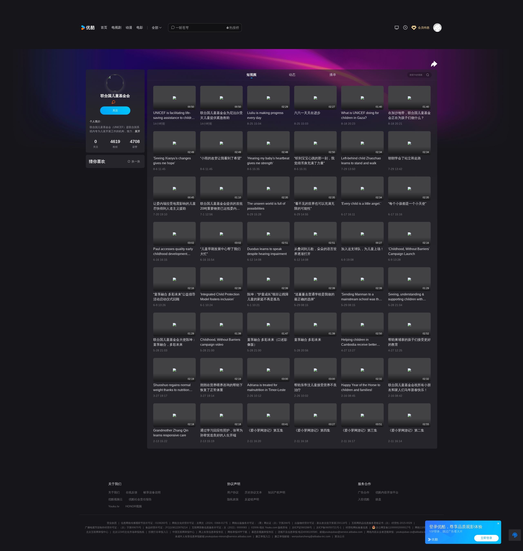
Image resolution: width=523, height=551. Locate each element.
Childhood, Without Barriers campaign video (220, 342)
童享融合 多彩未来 (307, 339)
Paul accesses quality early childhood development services (173, 251)
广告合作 (363, 492)
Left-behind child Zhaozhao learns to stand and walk (361, 160)
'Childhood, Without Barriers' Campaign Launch (408, 251)
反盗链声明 (252, 499)
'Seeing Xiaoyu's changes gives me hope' (172, 160)
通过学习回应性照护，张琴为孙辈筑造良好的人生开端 (221, 433)
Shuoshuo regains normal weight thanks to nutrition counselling (172, 387)
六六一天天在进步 (307, 113)
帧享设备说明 (152, 492)
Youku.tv (113, 506)
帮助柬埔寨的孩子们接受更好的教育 (409, 342)
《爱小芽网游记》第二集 (406, 430)
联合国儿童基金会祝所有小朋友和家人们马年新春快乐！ (409, 387)
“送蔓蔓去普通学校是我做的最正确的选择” (314, 297)
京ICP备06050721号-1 (328, 527)
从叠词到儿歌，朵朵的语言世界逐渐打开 (315, 251)
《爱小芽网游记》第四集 (312, 430)
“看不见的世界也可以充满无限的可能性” (314, 206)
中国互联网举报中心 (183, 532)
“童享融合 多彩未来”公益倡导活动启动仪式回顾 (174, 297)
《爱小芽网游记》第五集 (265, 430)
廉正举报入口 (263, 536)
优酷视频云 (115, 499)
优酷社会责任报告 (140, 499)
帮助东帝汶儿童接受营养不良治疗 (315, 387)
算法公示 (339, 536)
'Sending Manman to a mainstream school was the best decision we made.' (361, 297)
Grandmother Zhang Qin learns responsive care (170, 433)
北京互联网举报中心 (97, 532)
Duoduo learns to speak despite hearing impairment (267, 251)
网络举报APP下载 (237, 532)
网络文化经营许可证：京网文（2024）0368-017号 (200, 523)
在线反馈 (131, 492)
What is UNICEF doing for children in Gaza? (360, 115)
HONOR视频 (133, 506)
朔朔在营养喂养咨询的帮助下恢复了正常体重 (221, 387)
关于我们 (114, 492)
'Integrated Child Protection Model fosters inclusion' (219, 297)
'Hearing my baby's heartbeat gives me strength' (268, 160)
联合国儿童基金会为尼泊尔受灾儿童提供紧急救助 (221, 115)
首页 (104, 27)
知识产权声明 (276, 492)
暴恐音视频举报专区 (262, 532)
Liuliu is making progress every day (265, 115)
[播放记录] (405, 27)
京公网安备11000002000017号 (393, 527)
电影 (139, 27)
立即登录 (486, 538)
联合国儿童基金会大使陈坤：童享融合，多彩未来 (174, 342)
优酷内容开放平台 (386, 492)
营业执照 (112, 523)
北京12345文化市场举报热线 (128, 532)
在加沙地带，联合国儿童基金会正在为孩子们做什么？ (409, 115)
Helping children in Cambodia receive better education (359, 342)
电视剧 (116, 27)
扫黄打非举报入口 (158, 532)
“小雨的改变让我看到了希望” (220, 158)
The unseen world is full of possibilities (266, 206)
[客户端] (396, 27)
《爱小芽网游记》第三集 (359, 430)
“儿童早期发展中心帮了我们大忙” (220, 251)
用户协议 (233, 492)
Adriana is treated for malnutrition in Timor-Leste (266, 387)
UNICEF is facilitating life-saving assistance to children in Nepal (174, 115)
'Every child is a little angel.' (361, 203)
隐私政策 (233, 499)
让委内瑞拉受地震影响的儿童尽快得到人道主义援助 (174, 206)
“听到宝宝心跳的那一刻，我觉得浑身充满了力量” (314, 160)
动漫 (129, 27)
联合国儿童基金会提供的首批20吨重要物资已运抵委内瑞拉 (221, 206)
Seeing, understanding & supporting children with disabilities (406, 297)
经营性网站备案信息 (357, 527)
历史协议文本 (253, 492)
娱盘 (378, 499)
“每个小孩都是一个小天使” (407, 203)
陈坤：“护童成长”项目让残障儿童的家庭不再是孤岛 (267, 297)
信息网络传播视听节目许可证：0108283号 (144, 523)
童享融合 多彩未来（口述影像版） (267, 342)
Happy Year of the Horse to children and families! (360, 387)
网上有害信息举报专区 (211, 532)
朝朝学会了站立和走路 (404, 158)
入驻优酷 (363, 499)
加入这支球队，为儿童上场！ (362, 249)
